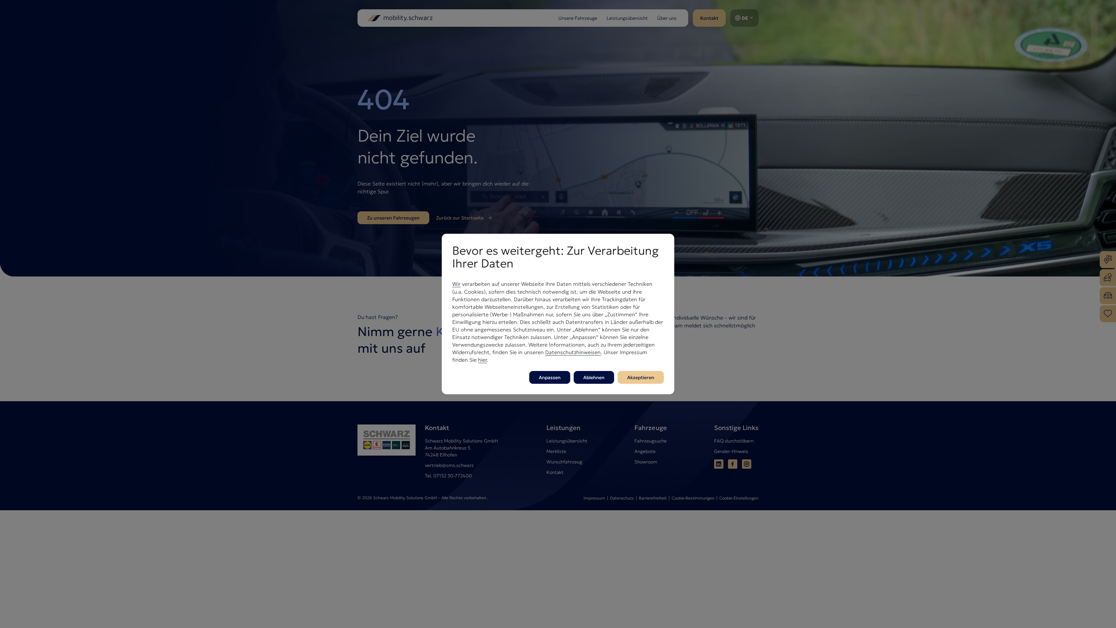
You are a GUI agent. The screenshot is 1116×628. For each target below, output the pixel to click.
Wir (456, 284)
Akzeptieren (640, 377)
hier (482, 359)
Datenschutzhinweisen (573, 352)
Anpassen (550, 377)
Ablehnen (593, 377)
